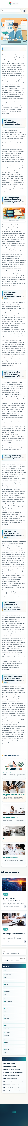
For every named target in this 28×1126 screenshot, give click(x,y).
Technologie (8, 1028)
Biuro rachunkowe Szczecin (10, 817)
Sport (6, 1025)
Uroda (6, 1042)
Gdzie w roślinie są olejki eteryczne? (12, 1090)
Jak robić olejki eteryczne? (10, 1063)
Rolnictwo (7, 1018)
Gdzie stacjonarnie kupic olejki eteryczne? (13, 1072)
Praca (6, 1008)
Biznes (5, 32)
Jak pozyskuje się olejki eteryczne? (12, 1069)
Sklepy (6, 1022)
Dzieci (6, 977)
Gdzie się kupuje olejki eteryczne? (11, 1084)
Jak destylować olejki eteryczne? (11, 1087)
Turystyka (7, 1035)
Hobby (6, 984)
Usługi (6, 1045)
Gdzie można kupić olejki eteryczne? (12, 1075)
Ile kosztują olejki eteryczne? (10, 1078)
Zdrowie (7, 1052)
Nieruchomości (8, 1001)
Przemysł (7, 1015)
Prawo (6, 1011)
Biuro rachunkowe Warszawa (10, 857)
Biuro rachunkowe (8, 838)
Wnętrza (7, 1049)
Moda (6, 994)
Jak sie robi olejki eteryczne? (10, 1066)
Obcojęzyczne (8, 1004)
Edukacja (7, 981)
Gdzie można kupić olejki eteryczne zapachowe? (14, 1081)
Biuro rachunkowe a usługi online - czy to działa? (13, 795)
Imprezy (7, 987)
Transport (7, 1032)
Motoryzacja (7, 998)
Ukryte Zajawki (8, 1039)
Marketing (7, 991)
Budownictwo (8, 974)
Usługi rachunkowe (8, 773)
